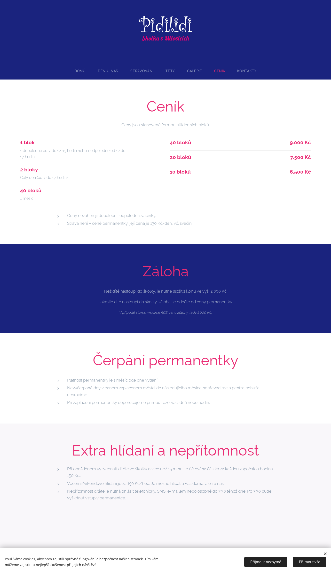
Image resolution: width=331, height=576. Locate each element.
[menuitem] (83, 71)
